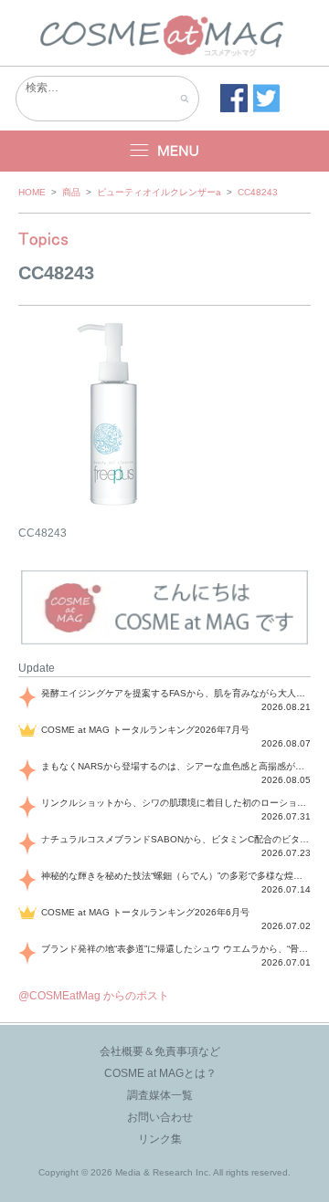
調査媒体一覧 (160, 1095)
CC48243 (258, 192)
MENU (164, 151)
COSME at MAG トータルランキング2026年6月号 (145, 912)
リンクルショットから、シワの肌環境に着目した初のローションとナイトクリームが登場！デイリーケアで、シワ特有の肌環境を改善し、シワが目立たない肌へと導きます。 (176, 803)
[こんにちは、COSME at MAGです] (164, 642)
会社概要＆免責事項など (160, 1051)
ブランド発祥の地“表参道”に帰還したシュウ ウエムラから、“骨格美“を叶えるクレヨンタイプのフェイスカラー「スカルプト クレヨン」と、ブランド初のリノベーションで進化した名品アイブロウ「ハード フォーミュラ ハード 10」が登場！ (176, 949)
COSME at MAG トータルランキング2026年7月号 (145, 730)
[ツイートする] (267, 98)
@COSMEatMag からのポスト (93, 995)
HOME (32, 192)
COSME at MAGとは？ (160, 1073)
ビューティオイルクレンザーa (159, 192)
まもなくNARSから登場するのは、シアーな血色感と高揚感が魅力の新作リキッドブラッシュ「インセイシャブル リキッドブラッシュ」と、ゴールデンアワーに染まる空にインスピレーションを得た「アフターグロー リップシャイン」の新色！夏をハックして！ (176, 766)
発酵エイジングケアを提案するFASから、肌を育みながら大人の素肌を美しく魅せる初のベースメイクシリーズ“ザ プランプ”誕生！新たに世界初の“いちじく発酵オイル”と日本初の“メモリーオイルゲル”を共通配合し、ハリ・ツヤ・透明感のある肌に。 (176, 693)
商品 (71, 192)
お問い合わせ (160, 1117)
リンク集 (160, 1139)
